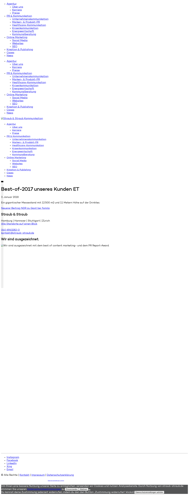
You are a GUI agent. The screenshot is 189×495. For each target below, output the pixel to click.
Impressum (38, 475)
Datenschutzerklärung (60, 475)
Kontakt (24, 475)
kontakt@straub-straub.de (17, 233)
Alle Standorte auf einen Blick (19, 224)
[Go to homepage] (22, 118)
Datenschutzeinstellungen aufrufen (56, 480)
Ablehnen (83, 489)
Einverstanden (71, 489)
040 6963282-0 (10, 230)
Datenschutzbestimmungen (44, 489)
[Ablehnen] (89, 489)
